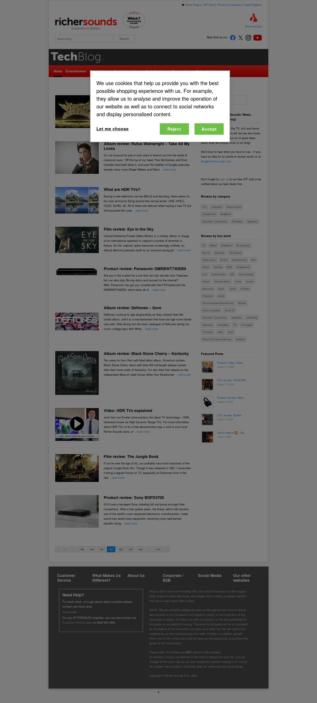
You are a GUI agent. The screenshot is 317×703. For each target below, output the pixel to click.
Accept (209, 129)
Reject (174, 129)
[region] (160, 106)
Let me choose (112, 129)
